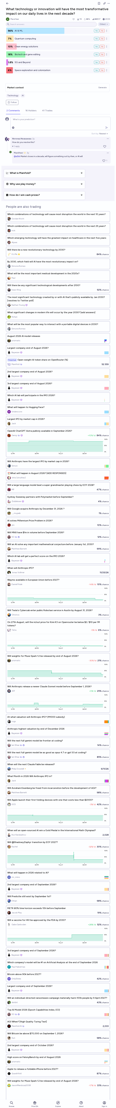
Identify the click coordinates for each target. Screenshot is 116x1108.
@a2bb (17, 156)
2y (33, 139)
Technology (12, 95)
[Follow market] (99, 3)
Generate (102, 87)
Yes (96, 31)
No (102, 31)
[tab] (13, 110)
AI (23, 95)
